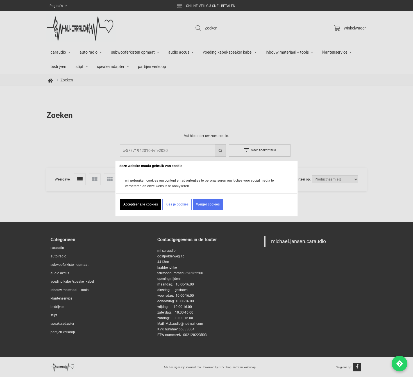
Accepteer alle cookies (140, 204)
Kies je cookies (177, 204)
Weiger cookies (208, 204)
